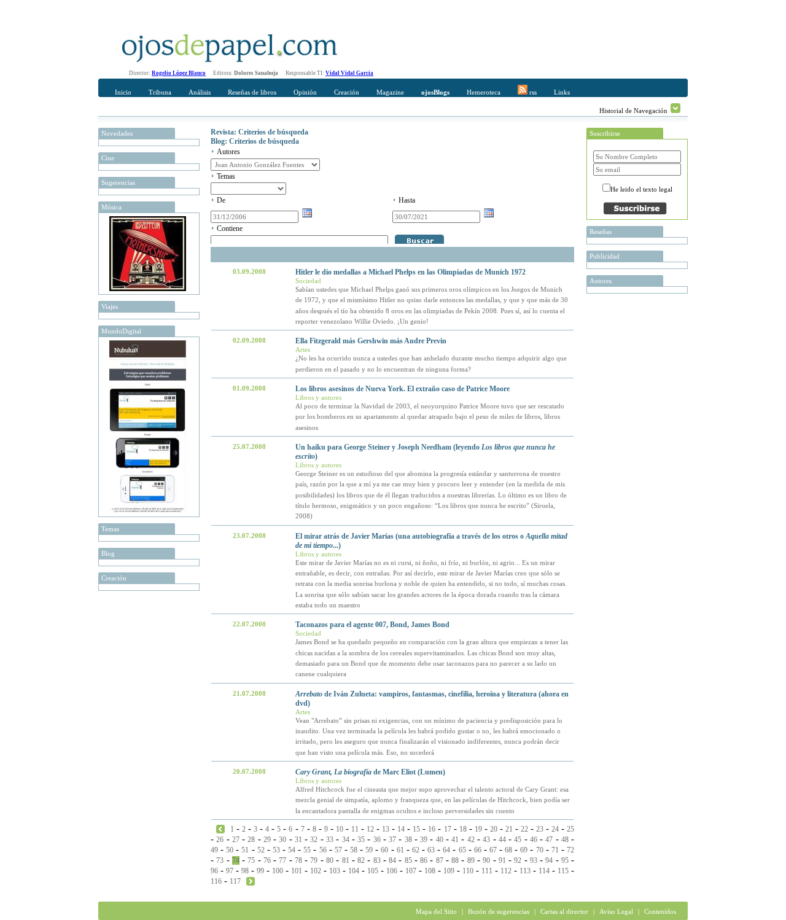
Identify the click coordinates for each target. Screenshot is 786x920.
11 (355, 829)
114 (544, 871)
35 (361, 839)
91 (502, 860)
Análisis (200, 92)
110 (467, 871)
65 (462, 850)
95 (565, 860)
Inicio (123, 92)
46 (533, 839)
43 (486, 839)
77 (282, 860)
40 (439, 839)
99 (260, 871)
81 (345, 860)
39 (423, 839)
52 (261, 850)
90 (486, 860)
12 (370, 829)
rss (532, 92)
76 (267, 860)
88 (455, 860)
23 (539, 829)
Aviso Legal (616, 911)
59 (369, 850)
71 (555, 850)
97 (229, 871)
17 (447, 829)
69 (523, 850)
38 (408, 839)
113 (525, 871)
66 (477, 850)
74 (235, 860)
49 (214, 850)
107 (410, 871)
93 (533, 860)
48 (565, 839)
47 (549, 839)
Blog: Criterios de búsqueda (255, 141)
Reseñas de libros (252, 92)
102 (315, 871)
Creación (346, 92)
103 (334, 871)
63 (431, 850)
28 (251, 839)
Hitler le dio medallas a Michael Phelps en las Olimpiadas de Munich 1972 (410, 272)
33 (329, 839)
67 (493, 850)
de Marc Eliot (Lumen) (370, 772)
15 (416, 829)
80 (329, 860)
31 (298, 839)
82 (361, 860)
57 (338, 850)
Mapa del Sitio (436, 911)
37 (392, 839)
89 (471, 860)
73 (220, 860)
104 (353, 871)
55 (307, 850)
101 (296, 871)
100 (277, 871)
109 (448, 871)
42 (471, 839)
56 (323, 850)
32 (313, 839)
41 (455, 839)
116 (216, 881)
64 (446, 850)
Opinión (305, 92)
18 (463, 829)
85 (408, 860)
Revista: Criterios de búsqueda (259, 132)
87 (439, 860)
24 (555, 829)
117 (235, 881)
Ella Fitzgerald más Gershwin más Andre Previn (370, 341)
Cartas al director (564, 911)
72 (570, 850)
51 (245, 850)
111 (486, 871)
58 (353, 850)
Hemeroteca (483, 92)
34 (345, 839)
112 (506, 871)
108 (429, 871)
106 (391, 871)
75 (251, 860)
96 (214, 871)
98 (245, 871)
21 (509, 829)
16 (431, 829)
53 (276, 850)
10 (339, 829)
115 (563, 871)
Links (562, 92)
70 (539, 850)
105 (372, 871)
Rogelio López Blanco (179, 73)
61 (400, 850)
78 (298, 860)
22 (524, 829)
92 (517, 860)
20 (493, 829)
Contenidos (660, 911)
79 (313, 860)
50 (229, 850)
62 (415, 850)
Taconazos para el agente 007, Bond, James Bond (372, 624)
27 (235, 839)
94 (549, 860)
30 (282, 839)
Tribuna (160, 92)
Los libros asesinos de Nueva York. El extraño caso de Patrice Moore (402, 388)
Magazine (390, 92)
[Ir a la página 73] (220, 828)
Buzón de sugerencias (498, 911)
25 (570, 829)
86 (423, 860)
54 (291, 850)
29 (267, 839)
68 (508, 850)
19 (478, 829)
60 (384, 850)
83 (377, 860)
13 (385, 829)
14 (401, 829)
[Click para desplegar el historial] (675, 108)
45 (517, 839)
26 (220, 839)
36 (377, 839)
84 (392, 860)
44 (502, 839)
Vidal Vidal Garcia (349, 73)
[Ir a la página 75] (250, 881)
